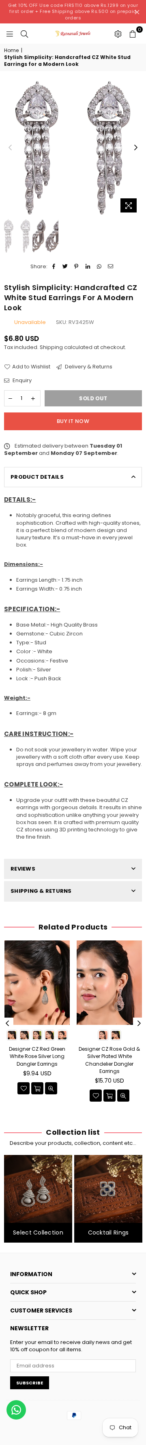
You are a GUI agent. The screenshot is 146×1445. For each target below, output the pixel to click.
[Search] (24, 33)
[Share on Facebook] (54, 266)
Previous (10, 148)
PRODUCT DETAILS (37, 477)
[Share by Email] (110, 266)
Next (136, 148)
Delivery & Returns (88, 366)
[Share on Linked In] (88, 266)
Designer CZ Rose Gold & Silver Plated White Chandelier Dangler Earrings (109, 1060)
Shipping (51, 347)
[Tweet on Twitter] (65, 266)
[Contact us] (16, 1410)
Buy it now (73, 421)
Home (11, 50)
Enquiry (21, 380)
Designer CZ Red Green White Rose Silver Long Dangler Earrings (37, 1056)
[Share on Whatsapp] (99, 266)
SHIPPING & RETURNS (41, 891)
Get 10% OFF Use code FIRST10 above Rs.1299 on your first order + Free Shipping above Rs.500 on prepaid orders (73, 11)
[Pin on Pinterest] (76, 266)
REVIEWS (23, 869)
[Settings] (118, 33)
